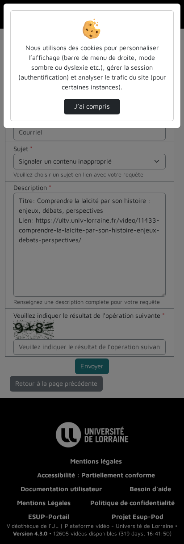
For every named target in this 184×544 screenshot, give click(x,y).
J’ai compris (92, 106)
